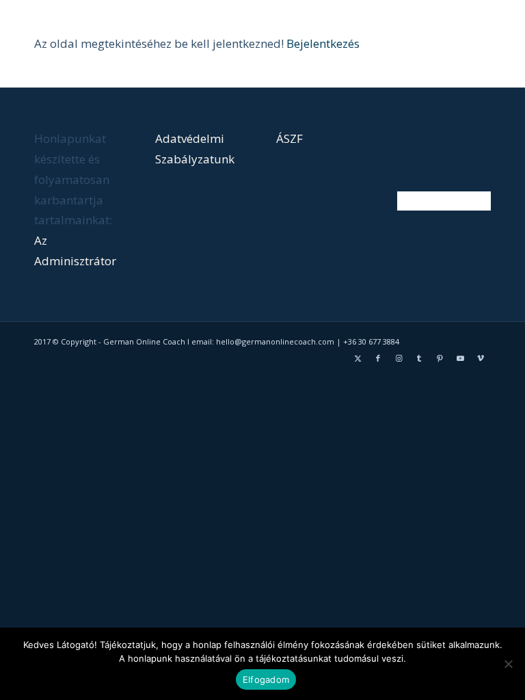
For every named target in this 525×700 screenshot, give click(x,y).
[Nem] (508, 664)
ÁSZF (289, 138)
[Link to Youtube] (460, 358)
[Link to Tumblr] (419, 358)
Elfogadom (266, 679)
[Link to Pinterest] (439, 358)
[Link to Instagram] (398, 358)
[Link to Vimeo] (480, 358)
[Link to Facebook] (378, 358)
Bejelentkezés (323, 43)
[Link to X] (357, 358)
